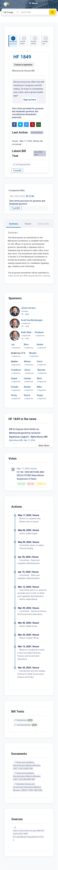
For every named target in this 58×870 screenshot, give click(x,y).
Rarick (27, 395)
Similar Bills (43, 224)
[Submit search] (52, 12)
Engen (40, 395)
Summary (13, 224)
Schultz (14, 387)
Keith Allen (26, 332)
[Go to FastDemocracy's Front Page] (4, 4)
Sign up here (29, 99)
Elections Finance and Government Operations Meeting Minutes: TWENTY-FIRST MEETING (27, 787)
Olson (27, 370)
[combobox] (10, 12)
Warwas (41, 370)
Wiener (27, 361)
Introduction (24, 720)
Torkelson (16, 370)
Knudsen (39, 332)
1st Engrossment (23, 164)
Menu (34, 3)
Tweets (27, 224)
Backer (27, 387)
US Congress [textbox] (10, 12)
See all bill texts (38, 153)
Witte (39, 387)
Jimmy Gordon (28, 308)
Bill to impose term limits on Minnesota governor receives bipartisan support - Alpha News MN (28, 433)
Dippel (14, 378)
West (39, 378)
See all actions (36, 132)
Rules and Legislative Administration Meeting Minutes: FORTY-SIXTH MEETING (27, 765)
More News (44, 445)
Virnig (14, 395)
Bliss (26, 344)
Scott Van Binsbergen (31, 320)
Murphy (33, 353)
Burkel (40, 344)
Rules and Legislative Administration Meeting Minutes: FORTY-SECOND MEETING (27, 776)
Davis (39, 361)
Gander (27, 378)
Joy (13, 344)
